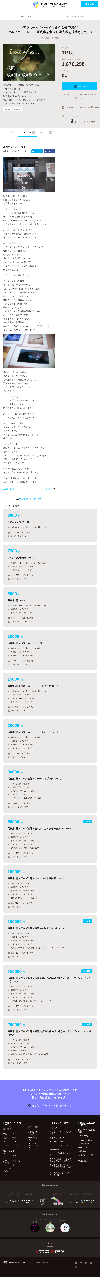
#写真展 (17, 109)
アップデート (27, 132)
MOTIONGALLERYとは (86, 1130)
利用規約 (82, 1151)
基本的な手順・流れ (58, 1137)
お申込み (53, 1127)
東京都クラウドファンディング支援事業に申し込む (60, 1166)
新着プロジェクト (33, 1138)
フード (15, 1164)
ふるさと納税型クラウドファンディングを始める (60, 1160)
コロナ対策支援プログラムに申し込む (60, 1173)
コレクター (45, 132)
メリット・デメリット (59, 1145)
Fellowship (54, 1149)
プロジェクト (10, 132)
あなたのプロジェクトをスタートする (52, 1105)
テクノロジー (16, 1156)
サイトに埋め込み (90, 107)
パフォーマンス (7, 1162)
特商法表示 (83, 1161)
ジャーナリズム (7, 1169)
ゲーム (15, 1141)
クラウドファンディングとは (60, 1132)
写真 (57, 37)
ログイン (7, 4)
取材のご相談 (84, 1147)
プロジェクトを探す (25, 16)
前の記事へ (11, 488)
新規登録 (91, 4)
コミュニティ (7, 1146)
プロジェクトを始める (74, 16)
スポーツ (16, 1161)
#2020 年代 (83, 1135)
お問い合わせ (84, 1143)
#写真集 (8, 109)
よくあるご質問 (85, 1139)
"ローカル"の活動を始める (60, 1154)
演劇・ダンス (7, 1152)
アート (15, 1133)
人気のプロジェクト (33, 1132)
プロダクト (16, 1146)
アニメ (6, 1141)
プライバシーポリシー (87, 1156)
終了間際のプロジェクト (33, 1145)
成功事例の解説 (56, 1141)
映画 (5, 1133)
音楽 (14, 1137)
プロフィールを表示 (86, 121)
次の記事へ (47, 488)
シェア (68, 107)
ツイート (77, 107)
